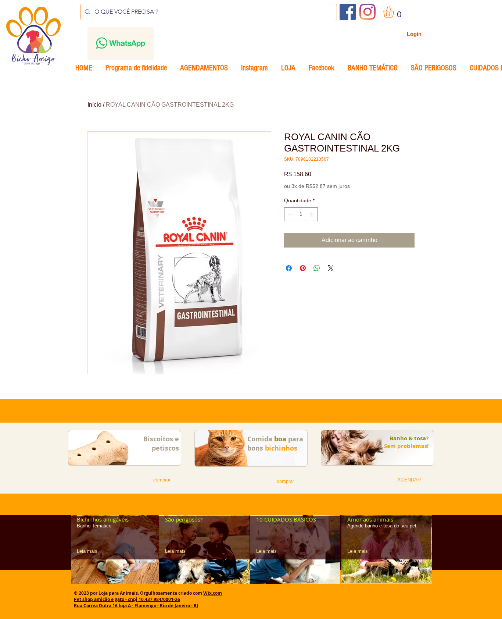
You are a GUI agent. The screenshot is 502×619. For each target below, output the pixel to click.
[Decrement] (289, 214)
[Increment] (312, 214)
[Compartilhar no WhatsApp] (316, 268)
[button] (395, 12)
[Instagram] (367, 12)
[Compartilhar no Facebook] (288, 268)
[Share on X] (330, 268)
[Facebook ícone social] (348, 12)
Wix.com (212, 593)
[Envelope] (120, 43)
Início (94, 105)
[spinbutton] (301, 214)
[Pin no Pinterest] (302, 268)
